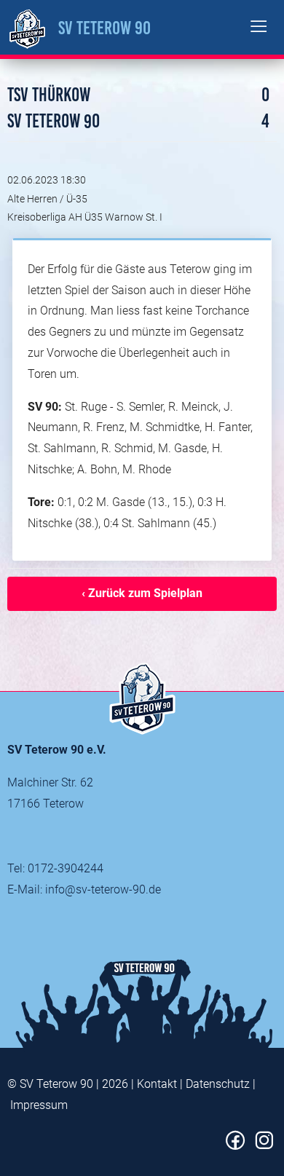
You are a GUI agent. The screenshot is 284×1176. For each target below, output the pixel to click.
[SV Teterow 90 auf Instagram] (264, 1146)
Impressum (39, 1105)
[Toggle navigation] (258, 27)
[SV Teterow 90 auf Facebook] (235, 1146)
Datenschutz (218, 1084)
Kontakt (157, 1084)
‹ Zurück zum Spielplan (142, 593)
